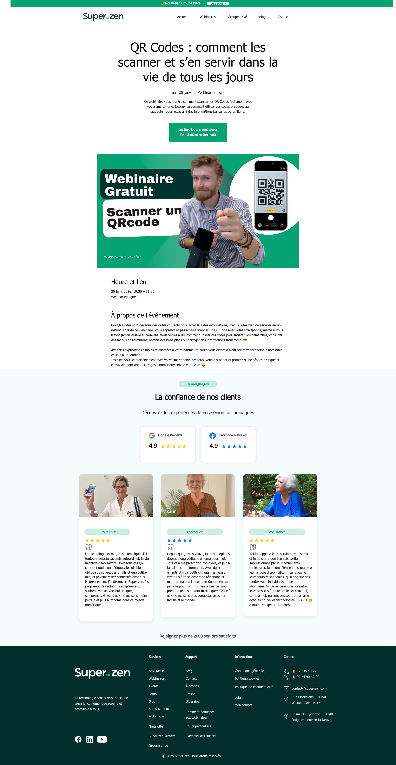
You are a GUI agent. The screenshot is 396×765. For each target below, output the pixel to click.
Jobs (238, 697)
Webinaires (157, 678)
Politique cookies (247, 678)
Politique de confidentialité (254, 687)
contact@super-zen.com (309, 688)
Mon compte (243, 705)
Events (153, 686)
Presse (190, 694)
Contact (191, 678)
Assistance (156, 671)
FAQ (189, 671)
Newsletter (156, 726)
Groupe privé (158, 745)
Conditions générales (250, 671)
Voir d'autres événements (198, 134)
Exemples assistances (201, 736)
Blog (152, 701)
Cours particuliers (198, 726)
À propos (192, 686)
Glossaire (192, 701)
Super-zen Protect (161, 736)
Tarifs (153, 694)
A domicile (156, 716)
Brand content (159, 709)
